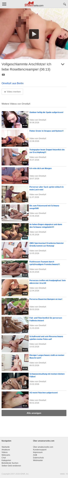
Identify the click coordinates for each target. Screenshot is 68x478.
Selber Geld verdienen (11, 466)
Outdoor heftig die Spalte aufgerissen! (46, 112)
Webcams (6, 455)
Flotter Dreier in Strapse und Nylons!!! (46, 131)
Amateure (6, 450)
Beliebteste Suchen (10, 463)
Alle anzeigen (34, 413)
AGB (35, 455)
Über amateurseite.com (43, 447)
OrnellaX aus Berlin (13, 83)
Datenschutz (38, 458)
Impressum (38, 452)
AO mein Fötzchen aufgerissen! (43, 393)
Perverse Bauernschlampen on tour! (45, 299)
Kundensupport (39, 450)
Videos (5, 452)
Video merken (13, 91)
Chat (4, 458)
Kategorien (6, 460)
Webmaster (38, 460)
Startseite (6, 447)
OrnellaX (42, 120)
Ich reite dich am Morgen (40, 168)
